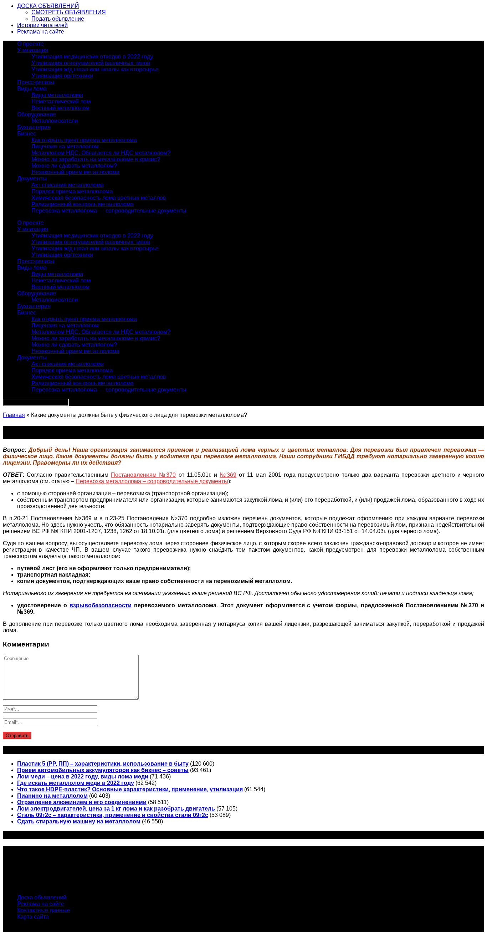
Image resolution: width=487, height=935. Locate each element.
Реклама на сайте (40, 32)
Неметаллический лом (61, 101)
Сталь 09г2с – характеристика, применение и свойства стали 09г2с (112, 815)
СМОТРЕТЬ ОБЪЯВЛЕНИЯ (68, 12)
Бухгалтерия (34, 127)
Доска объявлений (41, 897)
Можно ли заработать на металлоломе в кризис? (95, 159)
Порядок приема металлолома (72, 191)
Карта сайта (33, 917)
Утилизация (32, 50)
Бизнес (26, 134)
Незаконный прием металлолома (75, 172)
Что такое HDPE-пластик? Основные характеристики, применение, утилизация (130, 789)
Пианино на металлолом (52, 796)
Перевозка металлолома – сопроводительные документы (152, 481)
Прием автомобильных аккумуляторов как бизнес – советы (103, 770)
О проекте (30, 44)
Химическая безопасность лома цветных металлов (98, 198)
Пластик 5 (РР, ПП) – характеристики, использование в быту (103, 764)
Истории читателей (42, 25)
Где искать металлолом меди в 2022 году (75, 783)
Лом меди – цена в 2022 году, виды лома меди (82, 776)
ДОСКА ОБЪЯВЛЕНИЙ (48, 6)
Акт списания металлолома (67, 185)
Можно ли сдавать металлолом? (74, 166)
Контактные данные (43, 910)
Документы (32, 178)
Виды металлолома (57, 95)
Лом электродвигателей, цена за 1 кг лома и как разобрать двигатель (116, 809)
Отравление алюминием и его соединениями (82, 802)
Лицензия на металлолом (65, 146)
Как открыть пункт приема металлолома (84, 140)
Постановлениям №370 (143, 475)
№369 (228, 475)
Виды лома (32, 89)
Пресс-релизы (36, 82)
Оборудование (36, 114)
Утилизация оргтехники (62, 76)
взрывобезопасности (101, 605)
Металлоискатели (54, 121)
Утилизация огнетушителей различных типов (90, 63)
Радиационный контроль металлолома (82, 204)
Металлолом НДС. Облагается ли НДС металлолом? (100, 153)
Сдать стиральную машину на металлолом (78, 821)
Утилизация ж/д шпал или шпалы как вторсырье (95, 69)
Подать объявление (57, 19)
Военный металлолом (60, 108)
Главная (14, 415)
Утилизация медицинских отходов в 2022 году (92, 56)
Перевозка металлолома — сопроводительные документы (108, 211)
